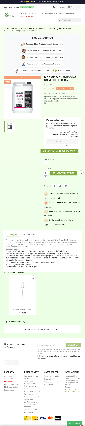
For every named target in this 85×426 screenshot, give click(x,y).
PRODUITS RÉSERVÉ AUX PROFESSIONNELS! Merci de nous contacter (65, 134)
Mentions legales (30, 409)
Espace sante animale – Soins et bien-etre (56, 14)
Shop (22, 14)
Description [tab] (13, 234)
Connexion (48, 379)
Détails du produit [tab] (29, 234)
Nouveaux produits (11, 384)
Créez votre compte (52, 382)
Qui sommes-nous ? (31, 397)
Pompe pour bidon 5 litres (23, 310)
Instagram (11, 362)
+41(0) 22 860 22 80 (72, 391)
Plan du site (28, 412)
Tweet (60, 186)
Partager (54, 186)
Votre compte (51, 372)
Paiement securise (31, 394)
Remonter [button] (74, 423)
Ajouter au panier (63, 173)
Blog (33, 17)
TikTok (16, 362)
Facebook (7, 362)
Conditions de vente (32, 391)
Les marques (9, 390)
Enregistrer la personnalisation (59, 151)
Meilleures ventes (11, 387)
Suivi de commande (51, 376)
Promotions (25, 17)
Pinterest (65, 186)
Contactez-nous (11, 7)
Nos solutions (31, 14)
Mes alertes (48, 385)
